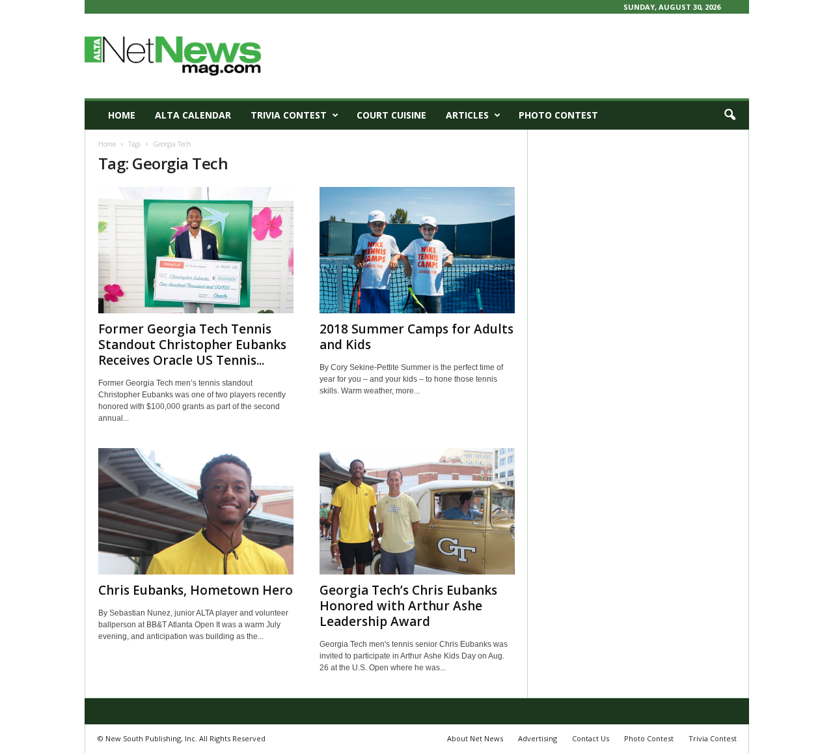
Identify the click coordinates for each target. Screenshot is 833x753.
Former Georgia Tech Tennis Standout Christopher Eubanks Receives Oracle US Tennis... (192, 344)
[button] (729, 115)
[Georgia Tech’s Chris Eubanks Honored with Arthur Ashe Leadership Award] (417, 511)
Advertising (537, 738)
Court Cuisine (391, 115)
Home (121, 115)
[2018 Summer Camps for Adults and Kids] (417, 250)
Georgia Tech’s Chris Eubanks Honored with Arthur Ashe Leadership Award (408, 606)
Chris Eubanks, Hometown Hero (195, 590)
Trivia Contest (289, 115)
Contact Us (590, 738)
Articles (467, 115)
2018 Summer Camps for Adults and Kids (416, 336)
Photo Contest (558, 115)
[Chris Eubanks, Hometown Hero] (196, 511)
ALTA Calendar (193, 115)
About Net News (475, 738)
